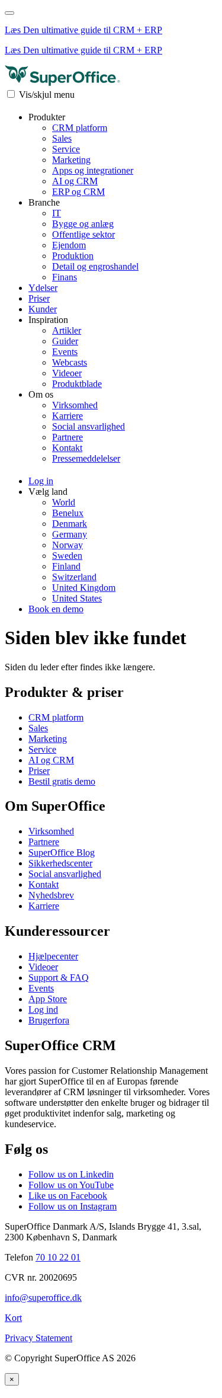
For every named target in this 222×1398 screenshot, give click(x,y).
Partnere (67, 437)
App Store (47, 999)
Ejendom (69, 245)
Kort (13, 1318)
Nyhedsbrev (51, 895)
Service (66, 149)
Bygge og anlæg (83, 224)
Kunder (42, 309)
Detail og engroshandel (95, 266)
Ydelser (42, 288)
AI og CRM (75, 181)
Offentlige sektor (83, 234)
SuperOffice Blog (61, 852)
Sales (62, 138)
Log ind (43, 1009)
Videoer (67, 373)
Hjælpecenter (53, 956)
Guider (65, 341)
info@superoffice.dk (43, 1298)
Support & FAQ (58, 977)
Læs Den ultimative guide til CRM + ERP (83, 30)
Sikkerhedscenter (60, 863)
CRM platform (79, 128)
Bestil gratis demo (61, 781)
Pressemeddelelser (86, 458)
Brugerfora (48, 1020)
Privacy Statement (38, 1338)
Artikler (66, 330)
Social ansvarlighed (88, 426)
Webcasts (69, 362)
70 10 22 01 (58, 1257)
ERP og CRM (78, 192)
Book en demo (55, 609)
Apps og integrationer (92, 170)
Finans (64, 277)
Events (65, 352)
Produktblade (77, 384)
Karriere (67, 416)
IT (56, 213)
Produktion (73, 256)
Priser (39, 298)
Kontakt (67, 448)
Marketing (71, 160)
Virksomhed (75, 405)
